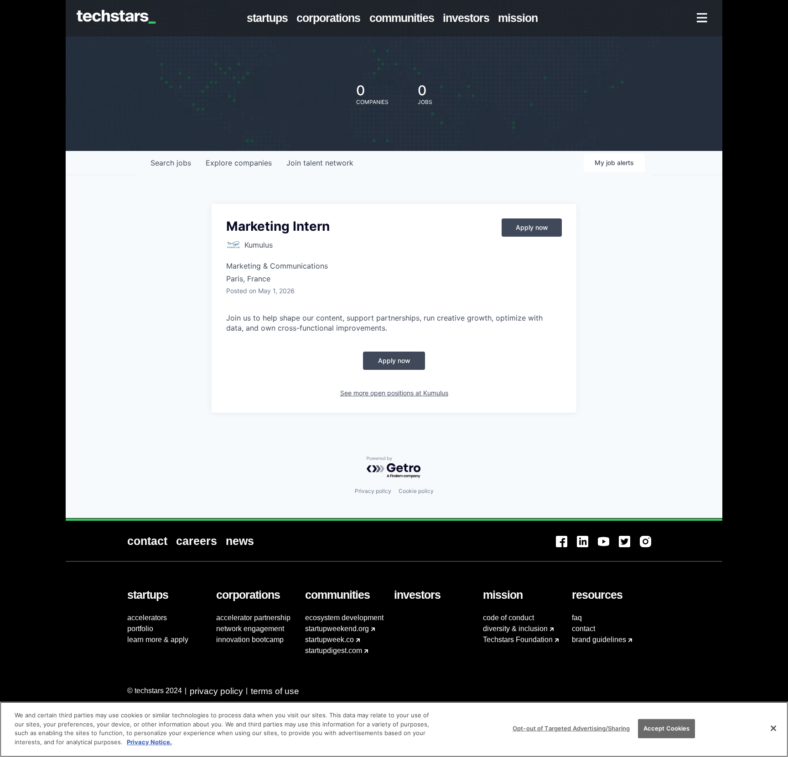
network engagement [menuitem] (250, 629)
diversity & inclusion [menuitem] (515, 629)
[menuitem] (269, 18)
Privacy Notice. (149, 741)
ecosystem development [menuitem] (344, 618)
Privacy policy (373, 490)
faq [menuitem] (577, 618)
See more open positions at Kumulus (394, 393)
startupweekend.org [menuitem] (337, 629)
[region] (394, 729)
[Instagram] (650, 547)
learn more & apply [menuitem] (157, 639)
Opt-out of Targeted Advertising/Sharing (571, 728)
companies (239, 162)
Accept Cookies (666, 728)
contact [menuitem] (583, 629)
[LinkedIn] (587, 547)
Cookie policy (416, 490)
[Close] (773, 728)
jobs (170, 162)
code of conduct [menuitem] (508, 618)
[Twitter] (629, 547)
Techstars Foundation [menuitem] (518, 639)
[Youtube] (608, 547)
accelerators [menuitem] (147, 618)
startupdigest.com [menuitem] (333, 650)
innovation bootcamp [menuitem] (250, 639)
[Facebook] (566, 547)
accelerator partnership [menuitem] (253, 618)
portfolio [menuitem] (140, 629)
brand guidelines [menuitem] (599, 639)
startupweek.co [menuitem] (329, 639)
